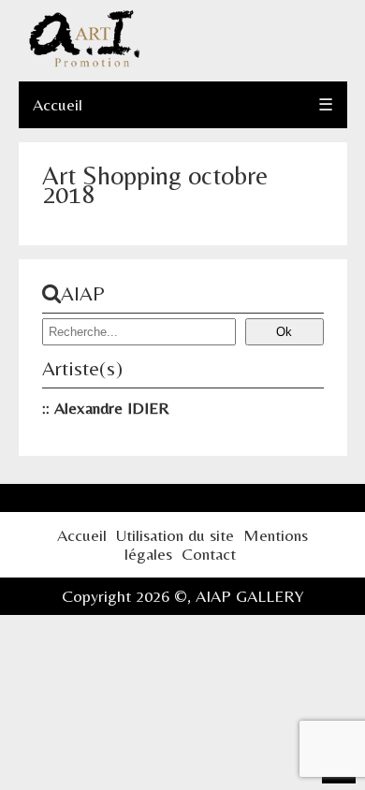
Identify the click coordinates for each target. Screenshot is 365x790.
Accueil (57, 104)
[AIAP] (84, 62)
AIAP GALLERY (250, 596)
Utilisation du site (175, 535)
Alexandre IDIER (111, 407)
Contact (209, 553)
